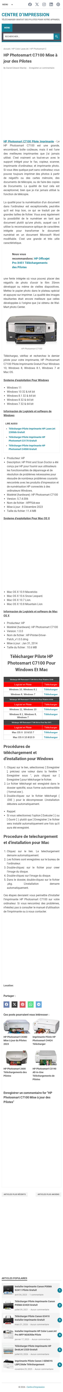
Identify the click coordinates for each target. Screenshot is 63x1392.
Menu (7, 28)
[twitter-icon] (37, 4)
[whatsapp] (31, 1004)
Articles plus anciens (48, 1194)
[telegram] (39, 1004)
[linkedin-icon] (51, 4)
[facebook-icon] (30, 4)
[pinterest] (23, 1004)
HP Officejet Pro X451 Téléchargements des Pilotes (31, 263)
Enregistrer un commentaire (41, 68)
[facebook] (6, 1004)
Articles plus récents (15, 1194)
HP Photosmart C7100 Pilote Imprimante (29, 141)
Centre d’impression (25, 14)
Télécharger (51, 689)
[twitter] (14, 1004)
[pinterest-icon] (58, 4)
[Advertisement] (31, 1240)
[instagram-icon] (44, 4)
